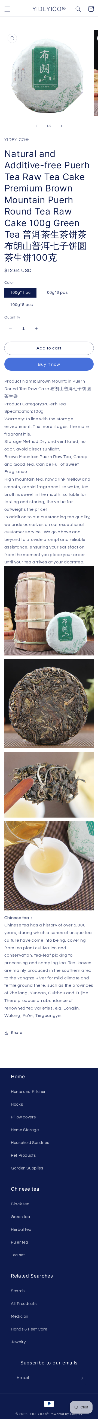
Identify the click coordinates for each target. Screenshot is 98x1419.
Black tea (20, 1204)
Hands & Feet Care (29, 1329)
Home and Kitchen (29, 1092)
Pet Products (23, 1155)
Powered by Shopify (66, 1413)
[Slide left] (37, 126)
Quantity (12, 317)
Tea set (18, 1255)
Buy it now (49, 364)
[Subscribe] (81, 1378)
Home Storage (25, 1130)
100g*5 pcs (21, 305)
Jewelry (18, 1342)
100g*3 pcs (56, 293)
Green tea (20, 1217)
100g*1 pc (20, 293)
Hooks (17, 1104)
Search (18, 1291)
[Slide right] (61, 126)
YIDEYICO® (39, 1413)
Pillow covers (23, 1117)
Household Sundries (30, 1143)
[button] (7, 9)
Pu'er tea (19, 1242)
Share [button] (16, 1033)
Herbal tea (21, 1230)
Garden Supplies (27, 1168)
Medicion (19, 1316)
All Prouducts (23, 1304)
